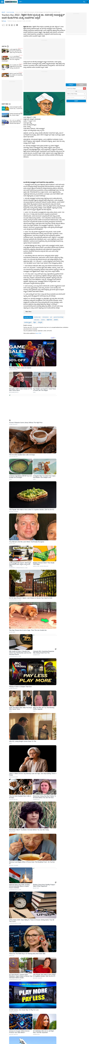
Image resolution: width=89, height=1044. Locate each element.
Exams (81, 84)
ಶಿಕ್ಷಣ (34, 322)
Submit (76, 100)
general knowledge (58, 317)
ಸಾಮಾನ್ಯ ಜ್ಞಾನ (27, 322)
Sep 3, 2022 (38, 333)
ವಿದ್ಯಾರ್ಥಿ (40, 322)
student (43, 320)
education (36, 320)
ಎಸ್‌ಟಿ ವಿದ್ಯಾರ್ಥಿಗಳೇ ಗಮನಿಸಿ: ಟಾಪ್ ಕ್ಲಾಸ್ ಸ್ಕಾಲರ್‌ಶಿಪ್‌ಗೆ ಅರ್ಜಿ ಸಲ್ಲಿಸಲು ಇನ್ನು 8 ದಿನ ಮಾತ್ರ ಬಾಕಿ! (16, 51)
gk (51, 317)
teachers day (37, 317)
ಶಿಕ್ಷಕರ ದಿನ (49, 320)
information (45, 317)
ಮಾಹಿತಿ (56, 320)
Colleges (71, 84)
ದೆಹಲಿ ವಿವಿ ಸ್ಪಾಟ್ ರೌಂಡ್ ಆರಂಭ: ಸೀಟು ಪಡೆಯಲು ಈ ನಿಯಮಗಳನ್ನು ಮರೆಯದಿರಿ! (16, 75)
